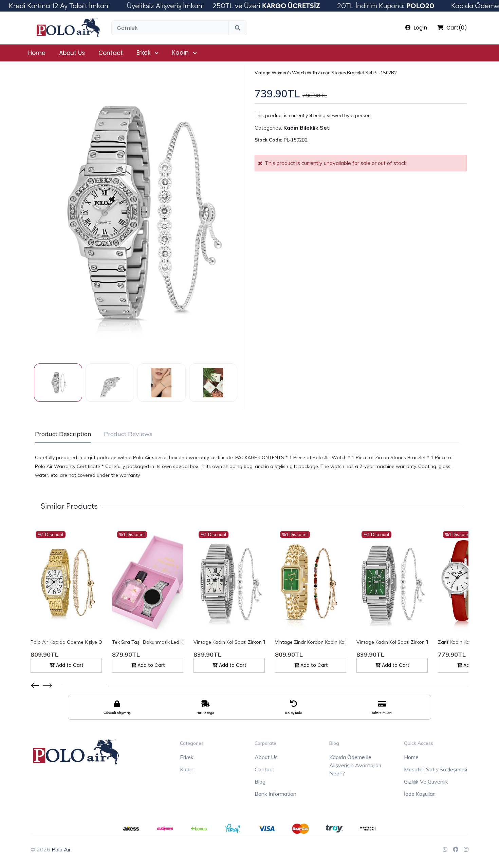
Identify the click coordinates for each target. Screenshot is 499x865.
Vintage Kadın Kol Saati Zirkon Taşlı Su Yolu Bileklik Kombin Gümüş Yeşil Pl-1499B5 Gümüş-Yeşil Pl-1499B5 (392, 642)
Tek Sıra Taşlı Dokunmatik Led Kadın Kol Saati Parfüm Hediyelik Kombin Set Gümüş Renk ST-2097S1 (147, 642)
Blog (260, 781)
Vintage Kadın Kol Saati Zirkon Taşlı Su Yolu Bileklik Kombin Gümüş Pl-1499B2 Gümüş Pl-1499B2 (229, 642)
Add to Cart (69, 665)
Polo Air (61, 849)
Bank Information (275, 793)
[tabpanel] (247, 466)
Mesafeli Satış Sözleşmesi (435, 769)
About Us (72, 53)
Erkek (143, 53)
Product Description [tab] (63, 434)
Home (36, 53)
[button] (47, 685)
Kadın (180, 53)
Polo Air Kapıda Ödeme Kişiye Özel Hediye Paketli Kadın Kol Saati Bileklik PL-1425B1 (66, 642)
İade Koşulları (420, 793)
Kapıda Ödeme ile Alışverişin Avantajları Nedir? (355, 765)
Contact (110, 53)
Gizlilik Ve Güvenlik (426, 781)
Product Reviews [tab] (128, 434)
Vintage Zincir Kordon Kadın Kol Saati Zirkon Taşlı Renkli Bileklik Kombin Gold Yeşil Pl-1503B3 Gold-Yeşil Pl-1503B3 (310, 642)
